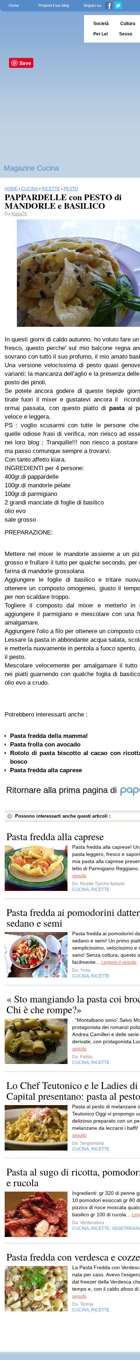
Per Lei (100, 33)
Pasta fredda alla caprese (46, 770)
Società (101, 23)
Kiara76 (19, 213)
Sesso (125, 33)
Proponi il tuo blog (53, 5)
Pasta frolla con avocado (45, 744)
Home (14, 5)
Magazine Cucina (31, 168)
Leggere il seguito (118, 962)
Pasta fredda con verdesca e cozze (73, 1256)
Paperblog (39, 29)
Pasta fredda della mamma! (49, 736)
